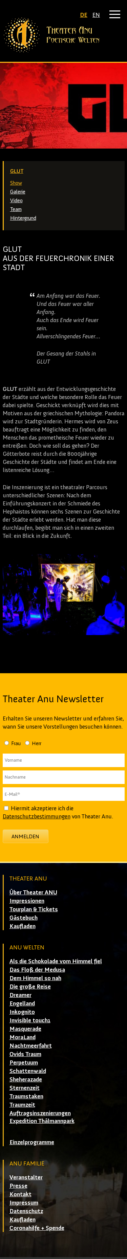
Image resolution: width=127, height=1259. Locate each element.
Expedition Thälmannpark (42, 1121)
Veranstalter (26, 1177)
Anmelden (25, 836)
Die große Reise (30, 986)
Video (16, 200)
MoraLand (22, 1037)
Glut (16, 171)
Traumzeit (22, 1104)
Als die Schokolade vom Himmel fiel (55, 961)
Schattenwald (27, 1071)
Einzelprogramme (31, 1142)
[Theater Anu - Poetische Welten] (64, 35)
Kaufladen (22, 926)
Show (16, 183)
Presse (18, 1185)
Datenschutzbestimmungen (36, 816)
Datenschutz (26, 1211)
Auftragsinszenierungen (40, 1113)
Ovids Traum (25, 1054)
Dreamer (20, 995)
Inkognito (22, 1012)
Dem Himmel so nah (35, 978)
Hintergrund (23, 218)
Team (16, 209)
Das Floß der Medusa (37, 969)
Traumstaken (26, 1096)
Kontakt (20, 1194)
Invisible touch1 (29, 1020)
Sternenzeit (24, 1088)
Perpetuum (23, 1062)
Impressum (23, 1202)
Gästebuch (23, 917)
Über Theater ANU (33, 892)
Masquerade (25, 1028)
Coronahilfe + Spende (36, 1228)
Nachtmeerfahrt (30, 1045)
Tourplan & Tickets (33, 909)
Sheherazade (25, 1079)
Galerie (17, 191)
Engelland (22, 1003)
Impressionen (26, 900)
